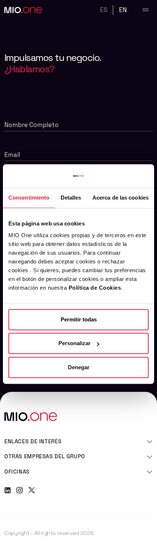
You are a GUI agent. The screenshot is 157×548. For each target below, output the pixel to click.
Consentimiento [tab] (28, 197)
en (123, 10)
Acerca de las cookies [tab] (120, 197)
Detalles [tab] (71, 197)
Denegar (78, 367)
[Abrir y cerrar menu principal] (145, 10)
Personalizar (74, 343)
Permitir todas (79, 319)
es (103, 10)
